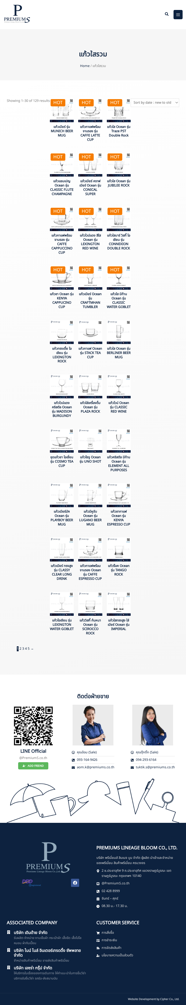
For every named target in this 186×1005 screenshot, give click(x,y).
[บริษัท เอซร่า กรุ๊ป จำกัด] (8, 967)
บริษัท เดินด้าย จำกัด (30, 933)
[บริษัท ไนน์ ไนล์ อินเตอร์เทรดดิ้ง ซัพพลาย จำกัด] (8, 950)
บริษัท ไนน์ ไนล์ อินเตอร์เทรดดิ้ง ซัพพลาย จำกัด (47, 953)
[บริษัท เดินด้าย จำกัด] (8, 932)
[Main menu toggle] (178, 14)
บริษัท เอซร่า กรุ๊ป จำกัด (33, 968)
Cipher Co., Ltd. (169, 999)
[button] (167, 15)
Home (85, 66)
